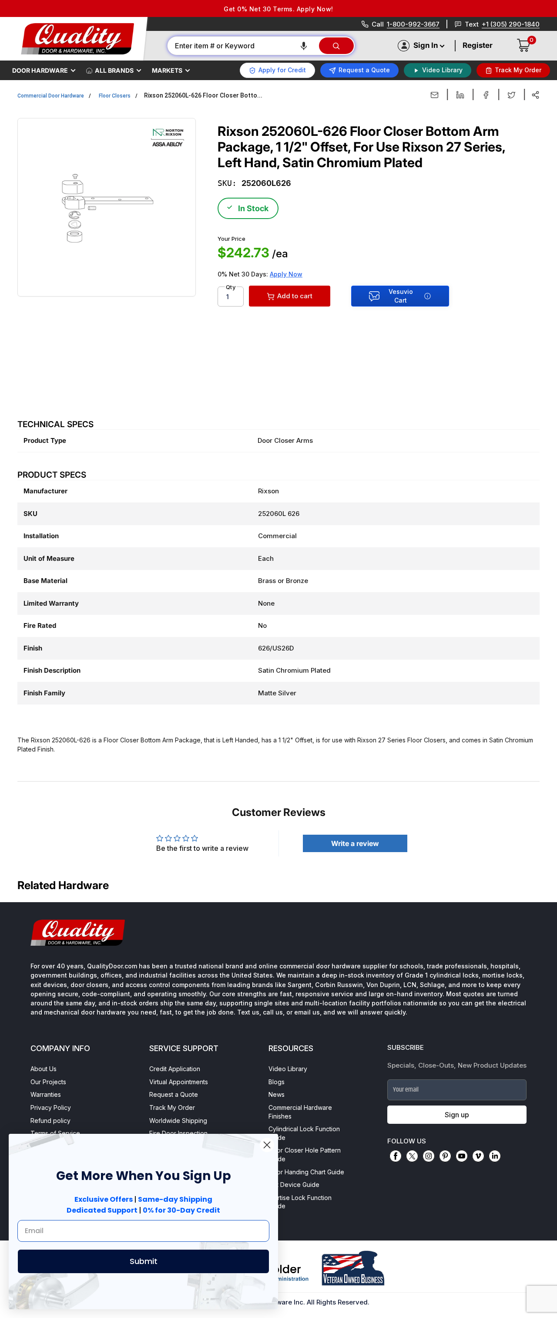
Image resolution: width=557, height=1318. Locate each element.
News (276, 1094)
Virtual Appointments (178, 1081)
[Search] (336, 45)
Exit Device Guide (293, 1184)
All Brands (114, 70)
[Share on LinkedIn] (460, 95)
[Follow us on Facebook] (395, 1156)
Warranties (45, 1094)
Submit (144, 1261)
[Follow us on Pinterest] (445, 1156)
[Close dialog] (267, 1145)
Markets (167, 70)
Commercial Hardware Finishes (300, 1112)
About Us (43, 1068)
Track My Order (172, 1107)
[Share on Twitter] (511, 95)
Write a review (355, 843)
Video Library (287, 1068)
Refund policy (50, 1120)
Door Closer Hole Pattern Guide (304, 1154)
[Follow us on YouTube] (462, 1156)
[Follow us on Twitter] (412, 1156)
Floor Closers (115, 96)
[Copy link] (535, 95)
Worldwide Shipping (178, 1120)
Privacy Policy (50, 1107)
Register (478, 45)
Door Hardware (40, 70)
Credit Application (174, 1068)
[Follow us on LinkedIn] (495, 1156)
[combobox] (242, 45)
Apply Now (286, 274)
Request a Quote (173, 1094)
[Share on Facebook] (486, 95)
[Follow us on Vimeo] (478, 1156)
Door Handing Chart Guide (306, 1172)
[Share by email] (434, 95)
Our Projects (48, 1081)
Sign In (425, 45)
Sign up (457, 1114)
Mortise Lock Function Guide (300, 1202)
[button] (304, 45)
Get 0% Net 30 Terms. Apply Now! (278, 9)
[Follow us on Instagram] (429, 1156)
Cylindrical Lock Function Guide (304, 1133)
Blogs (276, 1081)
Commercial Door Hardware (50, 96)
